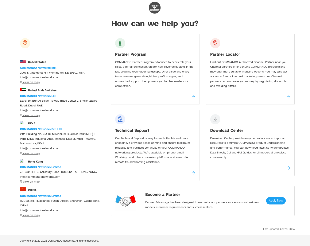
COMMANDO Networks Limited (40, 167)
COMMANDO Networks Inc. (38, 68)
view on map (31, 82)
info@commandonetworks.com (40, 77)
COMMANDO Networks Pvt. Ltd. (41, 129)
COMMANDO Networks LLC (38, 96)
